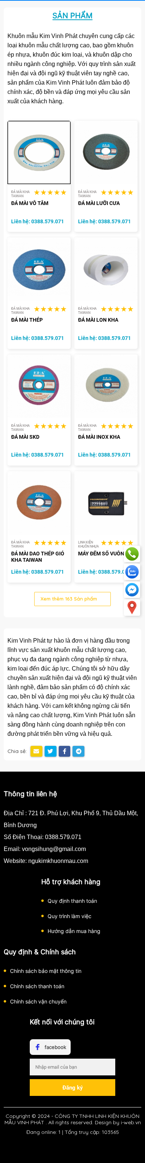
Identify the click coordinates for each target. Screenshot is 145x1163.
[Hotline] (132, 554)
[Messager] (132, 589)
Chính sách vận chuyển (38, 1001)
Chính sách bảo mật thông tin (45, 971)
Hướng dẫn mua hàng (74, 931)
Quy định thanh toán (72, 901)
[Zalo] (132, 572)
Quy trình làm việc (69, 916)
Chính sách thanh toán (37, 986)
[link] (39, 152)
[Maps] (132, 607)
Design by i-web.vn (118, 1122)
